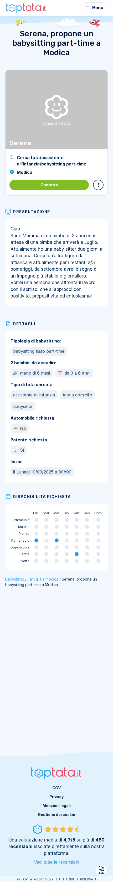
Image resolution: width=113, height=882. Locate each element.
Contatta (49, 184)
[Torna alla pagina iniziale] (26, 8)
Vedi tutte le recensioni (56, 862)
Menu (97, 7)
